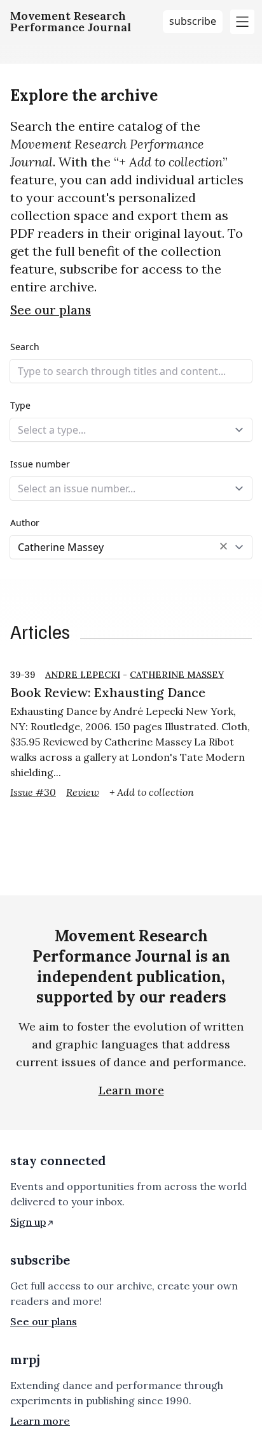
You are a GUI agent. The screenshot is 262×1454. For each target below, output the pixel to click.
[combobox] (131, 429)
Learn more (131, 1090)
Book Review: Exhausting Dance (107, 692)
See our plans (50, 310)
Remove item (224, 546)
